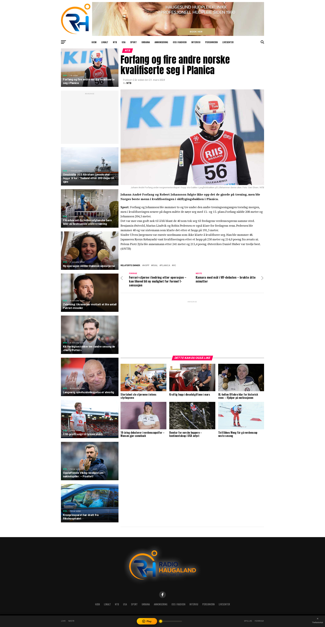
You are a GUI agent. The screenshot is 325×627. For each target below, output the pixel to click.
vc (174, 265)
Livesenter (228, 42)
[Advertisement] (89, 119)
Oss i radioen (180, 42)
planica (165, 265)
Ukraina (146, 42)
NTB (115, 42)
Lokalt (104, 42)
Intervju (195, 42)
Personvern (211, 42)
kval (155, 265)
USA (123, 42)
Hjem (94, 42)
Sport (133, 42)
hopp (146, 265)
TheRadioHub (317, 622)
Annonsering (161, 42)
